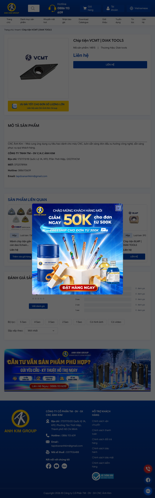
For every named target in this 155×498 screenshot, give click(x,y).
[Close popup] (118, 208)
